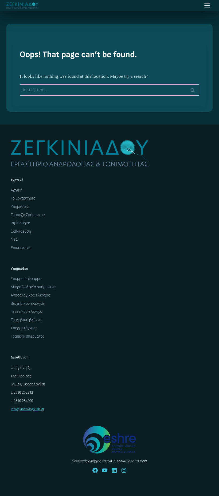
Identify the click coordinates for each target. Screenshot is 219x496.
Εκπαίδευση (21, 231)
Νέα (14, 239)
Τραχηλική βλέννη (26, 320)
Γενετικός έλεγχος (27, 311)
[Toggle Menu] (207, 5)
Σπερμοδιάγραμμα (26, 278)
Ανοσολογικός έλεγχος (30, 295)
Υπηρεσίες (20, 206)
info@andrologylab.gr (27, 409)
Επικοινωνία (21, 247)
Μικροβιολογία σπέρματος (33, 287)
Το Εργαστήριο (23, 198)
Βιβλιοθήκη (20, 223)
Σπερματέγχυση (24, 328)
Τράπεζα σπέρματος (28, 336)
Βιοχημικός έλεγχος (28, 303)
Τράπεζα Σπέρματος (28, 215)
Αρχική (16, 190)
